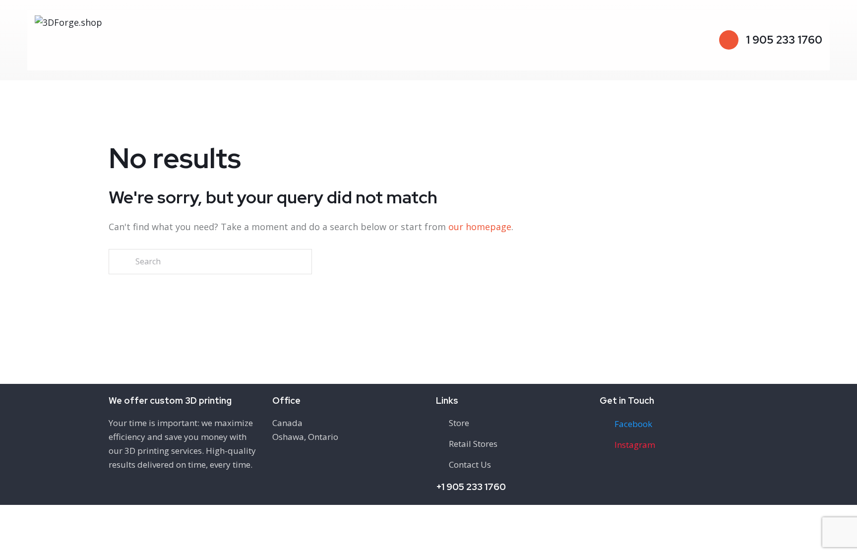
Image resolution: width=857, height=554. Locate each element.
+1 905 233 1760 (471, 487)
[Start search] (121, 261)
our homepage (479, 227)
